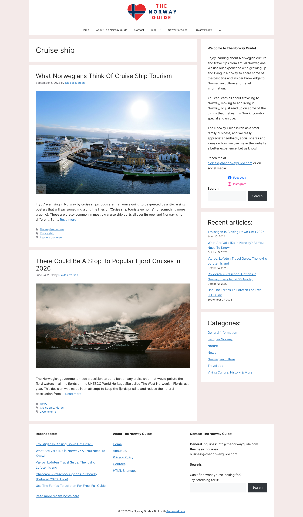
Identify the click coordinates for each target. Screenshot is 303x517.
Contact (139, 30)
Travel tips (215, 366)
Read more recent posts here (57, 496)
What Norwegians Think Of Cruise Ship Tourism (104, 75)
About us (119, 451)
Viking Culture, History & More (230, 372)
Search (257, 196)
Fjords (60, 407)
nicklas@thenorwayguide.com (230, 163)
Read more (68, 219)
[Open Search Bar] (220, 30)
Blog (154, 30)
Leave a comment (51, 237)
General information (222, 332)
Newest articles (177, 30)
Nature (213, 346)
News (43, 403)
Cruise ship (47, 233)
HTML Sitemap (124, 470)
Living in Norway (220, 339)
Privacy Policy (203, 30)
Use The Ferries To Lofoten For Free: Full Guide (71, 486)
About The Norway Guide (111, 30)
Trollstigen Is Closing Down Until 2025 (236, 232)
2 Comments (48, 411)
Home (85, 30)
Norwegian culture (52, 229)
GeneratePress (175, 511)
